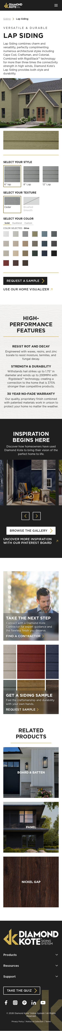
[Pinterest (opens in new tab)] (24, 1002)
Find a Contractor (23, 636)
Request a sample (23, 281)
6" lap (7, 184)
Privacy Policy (18, 1021)
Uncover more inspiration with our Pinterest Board (27, 541)
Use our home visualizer (26, 289)
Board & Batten (31, 772)
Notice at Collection (34, 1021)
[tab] (7, 223)
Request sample (20, 709)
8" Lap (27, 184)
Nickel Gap (31, 882)
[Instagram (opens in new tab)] (15, 1002)
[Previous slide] (25, 516)
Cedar (7, 207)
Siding (7, 19)
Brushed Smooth (28, 208)
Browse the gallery (28, 531)
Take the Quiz (19, 990)
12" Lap (47, 184)
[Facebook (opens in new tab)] (6, 1002)
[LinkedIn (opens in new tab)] (33, 1002)
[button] (31, 955)
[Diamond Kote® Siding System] (13, 5)
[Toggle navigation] (56, 5)
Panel (31, 827)
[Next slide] (37, 516)
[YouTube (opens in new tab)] (43, 1002)
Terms (48, 1021)
